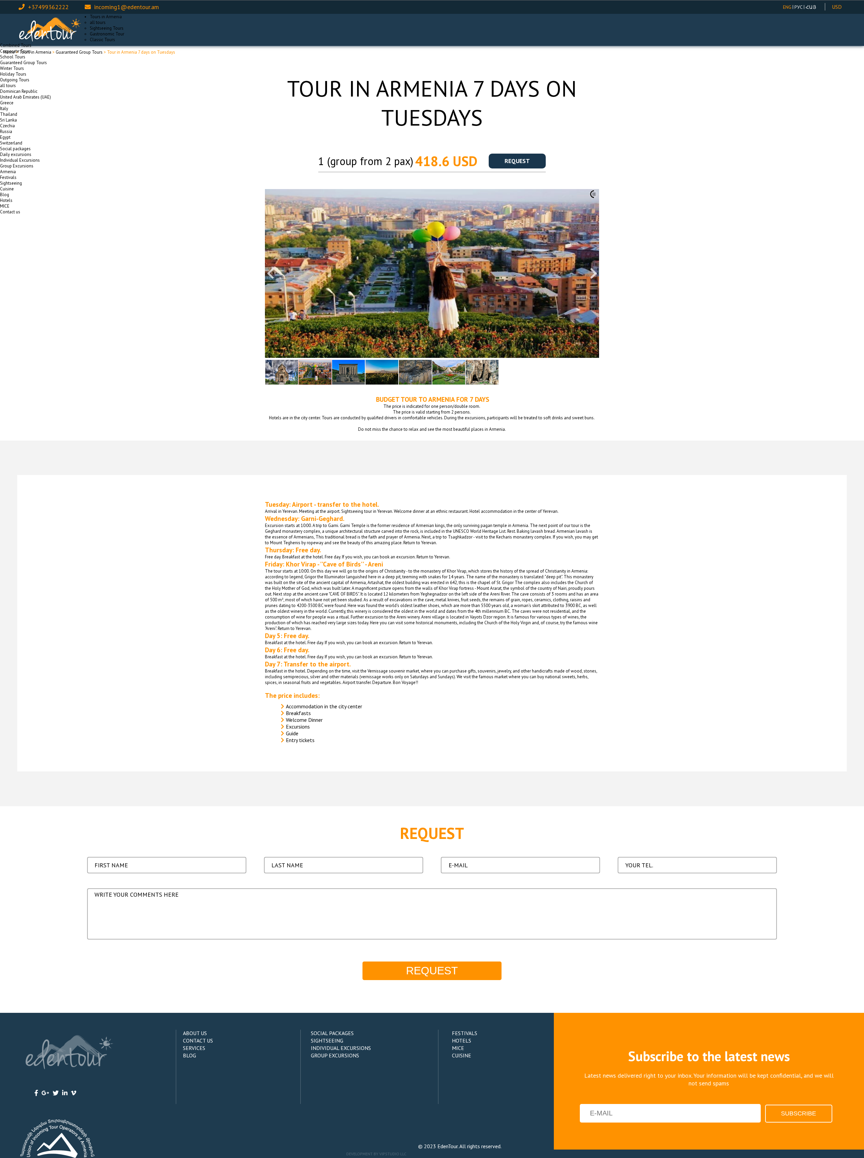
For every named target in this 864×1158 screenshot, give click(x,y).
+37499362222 (48, 7)
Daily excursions (15, 154)
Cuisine (7, 189)
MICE (4, 206)
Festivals (8, 177)
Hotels (6, 200)
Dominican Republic (18, 91)
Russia (6, 131)
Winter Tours (12, 68)
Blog (4, 195)
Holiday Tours (13, 74)
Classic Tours (102, 40)
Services (194, 1048)
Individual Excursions (20, 160)
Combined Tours (15, 45)
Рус (798, 7)
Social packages (15, 149)
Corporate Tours (15, 51)
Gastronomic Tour (107, 34)
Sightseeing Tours (107, 28)
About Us (195, 1033)
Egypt (5, 137)
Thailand (8, 114)
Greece (7, 103)
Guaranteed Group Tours (23, 62)
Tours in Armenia (106, 17)
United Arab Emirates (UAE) (25, 97)
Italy (4, 108)
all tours (98, 22)
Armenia (8, 172)
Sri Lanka (8, 120)
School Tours (12, 57)
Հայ (811, 7)
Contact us (10, 212)
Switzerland (11, 143)
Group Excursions (16, 166)
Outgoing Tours (14, 80)
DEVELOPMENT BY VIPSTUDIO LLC (376, 1153)
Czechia (7, 126)
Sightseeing (11, 183)
